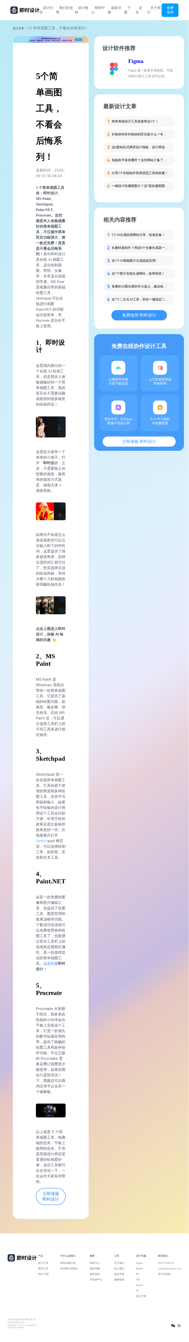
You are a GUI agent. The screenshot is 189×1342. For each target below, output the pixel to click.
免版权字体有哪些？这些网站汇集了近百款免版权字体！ (140, 160)
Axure (139, 1285)
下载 (127, 10)
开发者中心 (96, 1279)
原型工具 (43, 1268)
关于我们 (154, 10)
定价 (139, 10)
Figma (135, 61)
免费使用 (170, 10)
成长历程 (119, 1274)
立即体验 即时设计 (51, 1196)
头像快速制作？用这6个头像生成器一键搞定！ (140, 247)
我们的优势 (64, 10)
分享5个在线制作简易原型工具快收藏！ (140, 173)
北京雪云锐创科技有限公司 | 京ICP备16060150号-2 (22, 1321)
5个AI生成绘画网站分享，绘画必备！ (138, 235)
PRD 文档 (43, 1274)
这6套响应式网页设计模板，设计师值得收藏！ (140, 147)
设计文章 (18, 28)
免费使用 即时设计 (139, 315)
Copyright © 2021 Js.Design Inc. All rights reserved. (22, 1326)
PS (137, 1274)
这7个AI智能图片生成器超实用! (134, 260)
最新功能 (114, 10)
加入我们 (119, 1268)
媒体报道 (119, 1279)
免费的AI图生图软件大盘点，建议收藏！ (140, 286)
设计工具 (43, 1263)
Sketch (42, 840)
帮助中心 (98, 10)
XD (138, 1279)
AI (137, 1290)
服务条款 (95, 1274)
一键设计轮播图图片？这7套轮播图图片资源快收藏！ (140, 186)
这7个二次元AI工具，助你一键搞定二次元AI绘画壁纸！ (140, 299)
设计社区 (46, 10)
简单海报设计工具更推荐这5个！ (135, 121)
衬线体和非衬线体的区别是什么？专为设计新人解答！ (140, 134)
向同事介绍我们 (69, 1268)
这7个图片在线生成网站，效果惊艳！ (138, 273)
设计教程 (81, 10)
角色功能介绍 (68, 1263)
